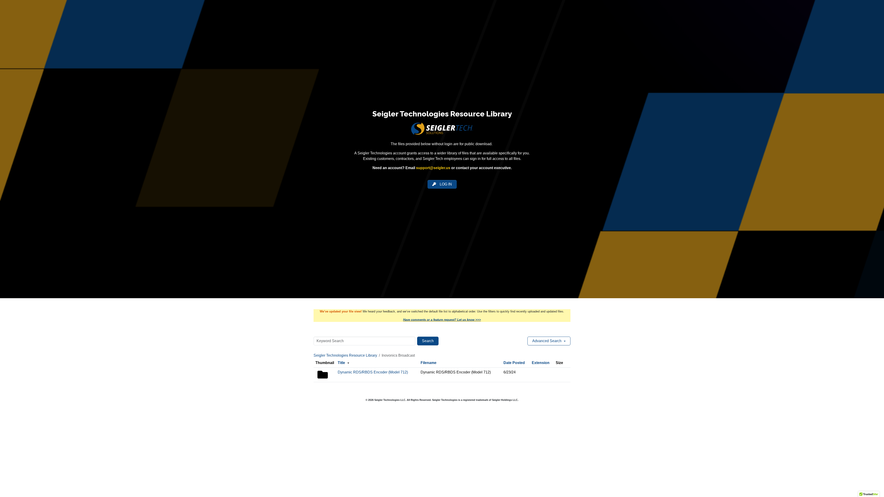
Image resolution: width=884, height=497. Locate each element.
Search (428, 341)
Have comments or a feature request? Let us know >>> (442, 319)
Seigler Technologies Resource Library (345, 355)
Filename (428, 363)
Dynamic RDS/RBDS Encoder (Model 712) (373, 372)
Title (341, 363)
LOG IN (446, 184)
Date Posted (514, 363)
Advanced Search (546, 341)
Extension (541, 363)
